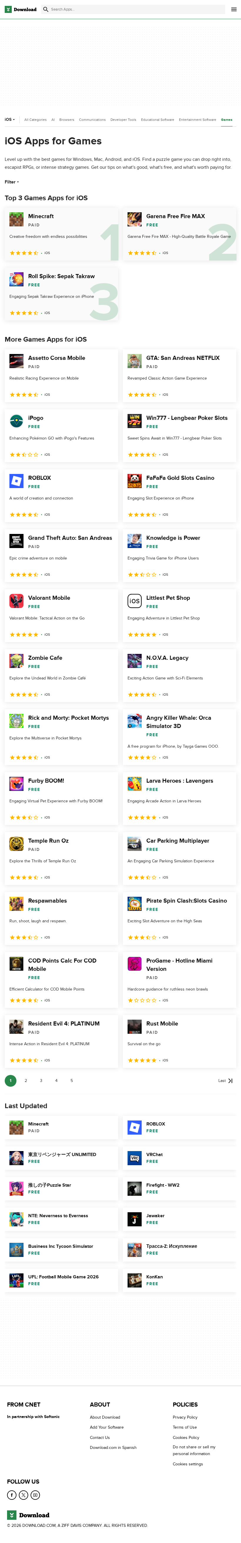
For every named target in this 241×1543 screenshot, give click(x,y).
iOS (8, 119)
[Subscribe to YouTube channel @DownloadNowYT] (35, 1495)
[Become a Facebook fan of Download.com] (11, 1495)
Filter (10, 182)
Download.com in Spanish (113, 1447)
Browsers (66, 120)
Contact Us (100, 1437)
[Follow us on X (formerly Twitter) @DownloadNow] (23, 1495)
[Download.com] (20, 9)
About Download (105, 1417)
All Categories (35, 120)
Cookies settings (188, 1463)
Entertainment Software (197, 120)
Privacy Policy (185, 1417)
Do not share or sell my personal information (194, 1450)
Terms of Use (185, 1427)
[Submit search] (46, 9)
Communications (92, 120)
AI (53, 120)
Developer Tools (123, 120)
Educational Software (157, 120)
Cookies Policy (186, 1437)
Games (226, 120)
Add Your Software (107, 1427)
